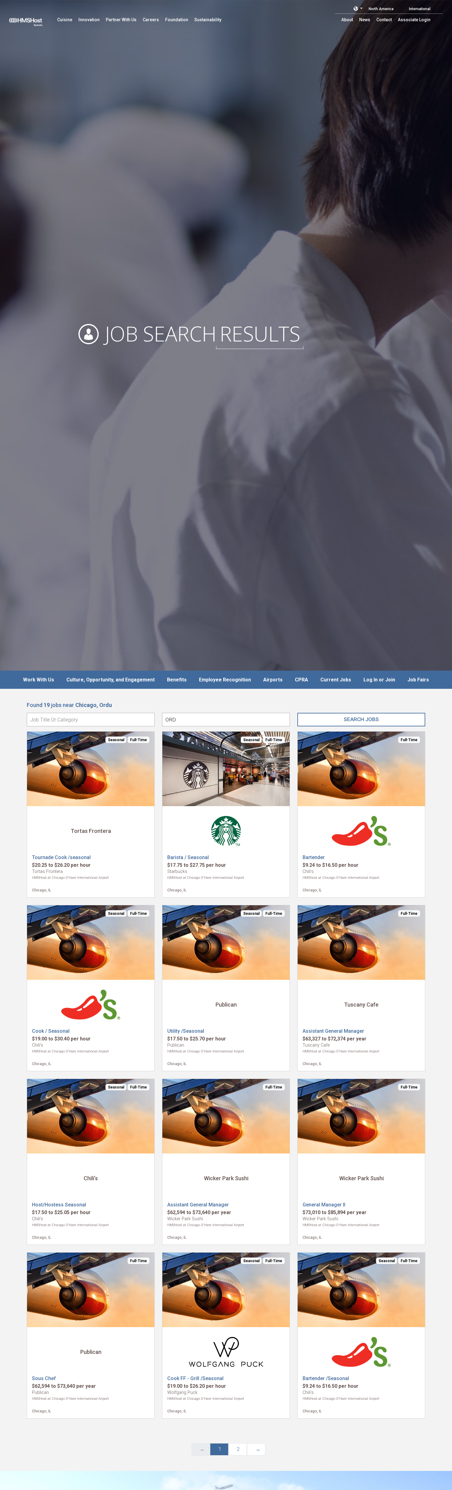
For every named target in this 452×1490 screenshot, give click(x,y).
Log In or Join (379, 680)
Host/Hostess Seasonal (59, 1205)
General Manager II (324, 1205)
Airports (273, 680)
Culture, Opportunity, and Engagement (110, 680)
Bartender (314, 857)
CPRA (301, 680)
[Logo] (31, 18)
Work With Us (38, 680)
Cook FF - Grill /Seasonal (195, 1378)
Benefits (177, 680)
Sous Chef (44, 1378)
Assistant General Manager (333, 1031)
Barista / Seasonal (188, 857)
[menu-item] (64, 19)
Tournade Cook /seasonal (61, 857)
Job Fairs (418, 680)
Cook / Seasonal (50, 1031)
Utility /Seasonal (185, 1031)
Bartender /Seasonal (326, 1378)
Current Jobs (335, 680)
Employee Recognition (225, 680)
